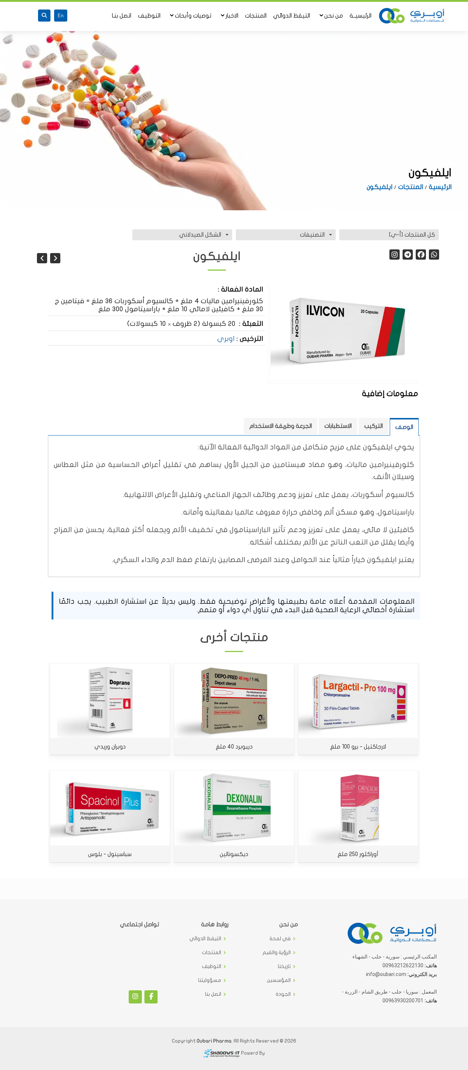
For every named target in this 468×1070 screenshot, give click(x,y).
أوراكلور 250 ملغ (357, 854)
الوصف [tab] (404, 427)
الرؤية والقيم (277, 952)
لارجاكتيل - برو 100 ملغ (358, 747)
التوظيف (149, 16)
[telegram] (408, 254)
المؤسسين (279, 980)
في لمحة (280, 938)
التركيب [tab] (373, 426)
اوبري (226, 338)
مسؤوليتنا (209, 980)
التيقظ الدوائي (291, 16)
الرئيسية (440, 187)
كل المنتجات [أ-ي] (412, 235)
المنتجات (256, 16)
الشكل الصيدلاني (200, 235)
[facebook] (421, 254)
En (61, 15)
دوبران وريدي (110, 747)
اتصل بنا (213, 994)
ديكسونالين (234, 854)
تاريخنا (284, 966)
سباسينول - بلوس (110, 854)
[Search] (44, 16)
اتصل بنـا (121, 16)
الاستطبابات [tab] (338, 426)
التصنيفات (312, 235)
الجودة (283, 994)
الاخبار (232, 16)
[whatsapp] (434, 254)
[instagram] (394, 254)
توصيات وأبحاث (193, 16)
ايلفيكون (379, 187)
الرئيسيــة (360, 16)
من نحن (333, 16)
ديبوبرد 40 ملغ (234, 747)
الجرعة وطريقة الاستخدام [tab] (280, 426)
